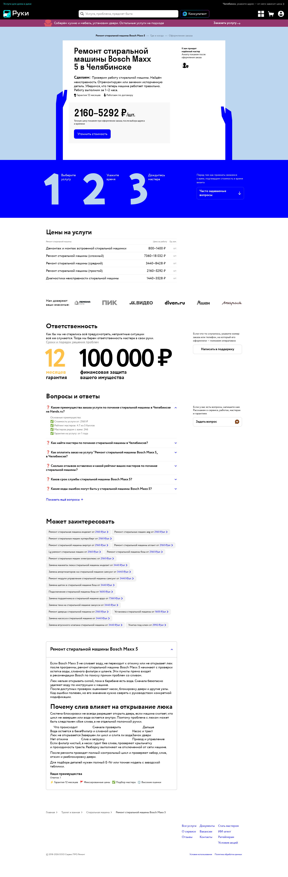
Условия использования (201, 854)
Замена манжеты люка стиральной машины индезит (79, 565)
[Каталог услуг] (261, 13)
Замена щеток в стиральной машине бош (73, 585)
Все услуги (189, 826)
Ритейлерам (226, 837)
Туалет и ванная (70, 812)
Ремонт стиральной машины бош (126, 552)
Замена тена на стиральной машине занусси (74, 605)
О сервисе (189, 832)
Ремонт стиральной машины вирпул (70, 545)
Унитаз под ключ (138, 625)
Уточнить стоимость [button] (92, 134)
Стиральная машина (98, 812)
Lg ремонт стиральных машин (66, 552)
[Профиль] (281, 13)
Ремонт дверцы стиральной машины (70, 612)
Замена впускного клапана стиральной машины (76, 625)
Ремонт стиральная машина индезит (70, 532)
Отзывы (187, 837)
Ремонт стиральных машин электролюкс (73, 558)
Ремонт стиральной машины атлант (135, 545)
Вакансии (206, 832)
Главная (50, 812)
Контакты (206, 837)
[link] (78, 532)
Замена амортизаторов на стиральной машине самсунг (81, 572)
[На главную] (21, 13)
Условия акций (228, 843)
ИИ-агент (224, 832)
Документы (207, 826)
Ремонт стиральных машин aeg (132, 532)
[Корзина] (271, 13)
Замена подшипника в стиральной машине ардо (77, 598)
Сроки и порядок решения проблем (72, 342)
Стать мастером (228, 826)
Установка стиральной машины (132, 612)
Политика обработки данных (228, 854)
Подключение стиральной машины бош (72, 592)
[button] (254, 4)
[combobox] (128, 13)
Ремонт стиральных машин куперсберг (71, 538)
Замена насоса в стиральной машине (70, 618)
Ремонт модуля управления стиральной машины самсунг (82, 578)
